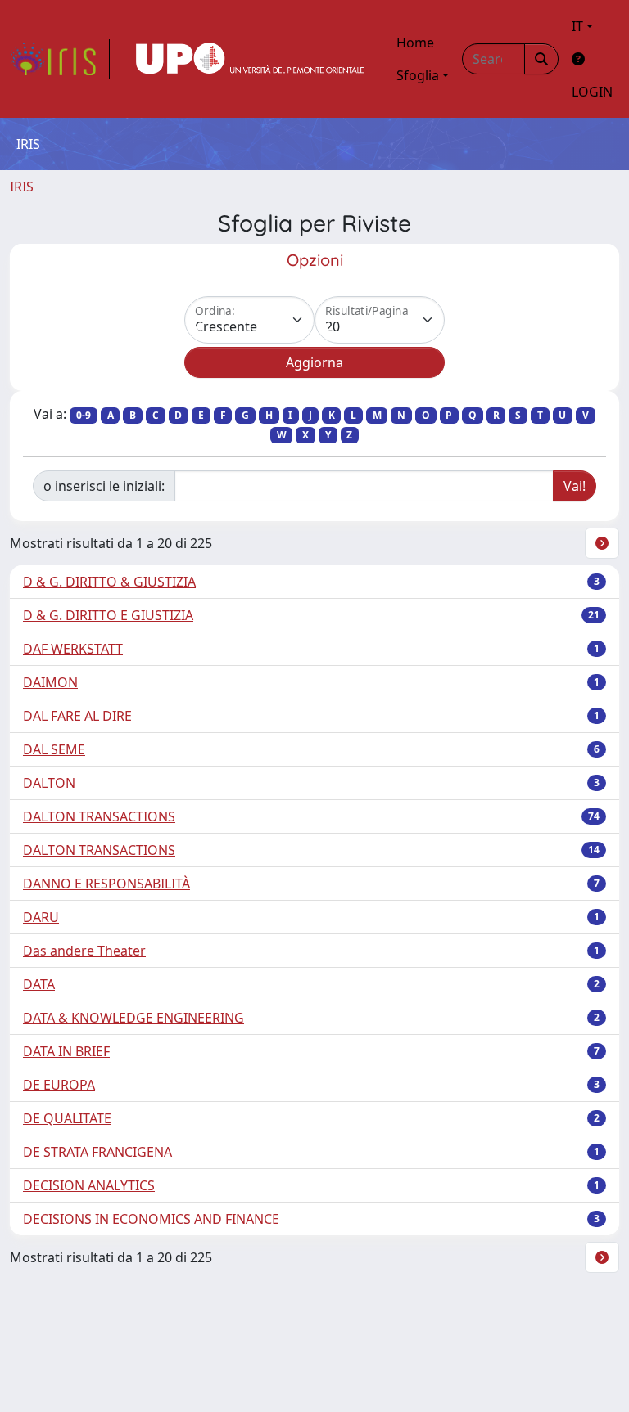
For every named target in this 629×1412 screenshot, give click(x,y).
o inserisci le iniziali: (104, 486)
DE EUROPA (59, 1085)
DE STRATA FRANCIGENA (97, 1152)
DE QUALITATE (67, 1118)
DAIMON (50, 682)
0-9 (83, 415)
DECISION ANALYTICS (89, 1185)
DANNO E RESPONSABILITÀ (106, 884)
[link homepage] (60, 59)
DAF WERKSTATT (73, 649)
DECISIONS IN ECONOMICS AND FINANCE (151, 1219)
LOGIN (592, 92)
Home (415, 43)
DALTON (49, 783)
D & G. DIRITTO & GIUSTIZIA (109, 582)
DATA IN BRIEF (66, 1051)
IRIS (22, 187)
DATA (39, 984)
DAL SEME (54, 749)
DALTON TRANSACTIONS (99, 816)
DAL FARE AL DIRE (77, 716)
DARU (41, 917)
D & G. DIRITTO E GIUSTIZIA (108, 615)
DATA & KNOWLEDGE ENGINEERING (133, 1018)
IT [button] (577, 26)
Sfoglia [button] (417, 75)
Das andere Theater (84, 951)
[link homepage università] (250, 59)
